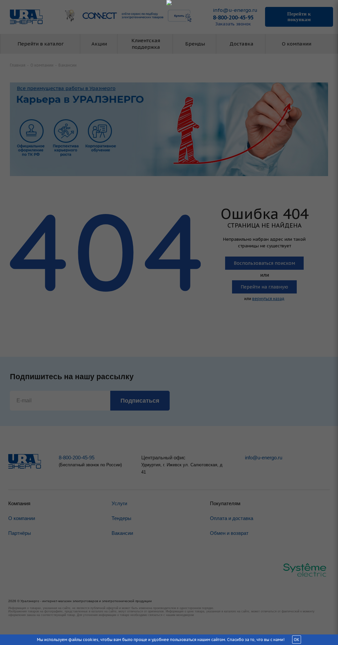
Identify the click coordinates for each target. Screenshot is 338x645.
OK (296, 639)
